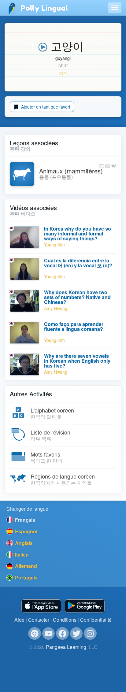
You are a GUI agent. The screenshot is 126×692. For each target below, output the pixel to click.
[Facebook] (62, 633)
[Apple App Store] (41, 605)
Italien (21, 554)
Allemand (25, 565)
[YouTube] (48, 633)
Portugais (26, 577)
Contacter (38, 619)
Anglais (23, 542)
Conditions (64, 619)
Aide (19, 619)
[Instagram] (90, 633)
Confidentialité (96, 619)
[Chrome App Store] (34, 633)
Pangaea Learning (66, 646)
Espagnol (25, 531)
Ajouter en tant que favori (45, 107)
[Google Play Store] (85, 605)
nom (63, 73)
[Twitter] (76, 633)
